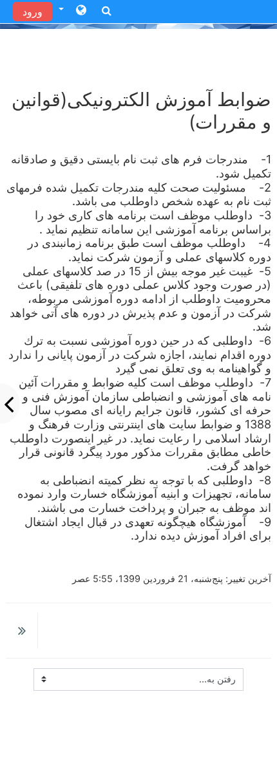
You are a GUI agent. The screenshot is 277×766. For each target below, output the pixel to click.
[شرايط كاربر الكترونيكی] (22, 631)
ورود (33, 11)
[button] (72, 11)
